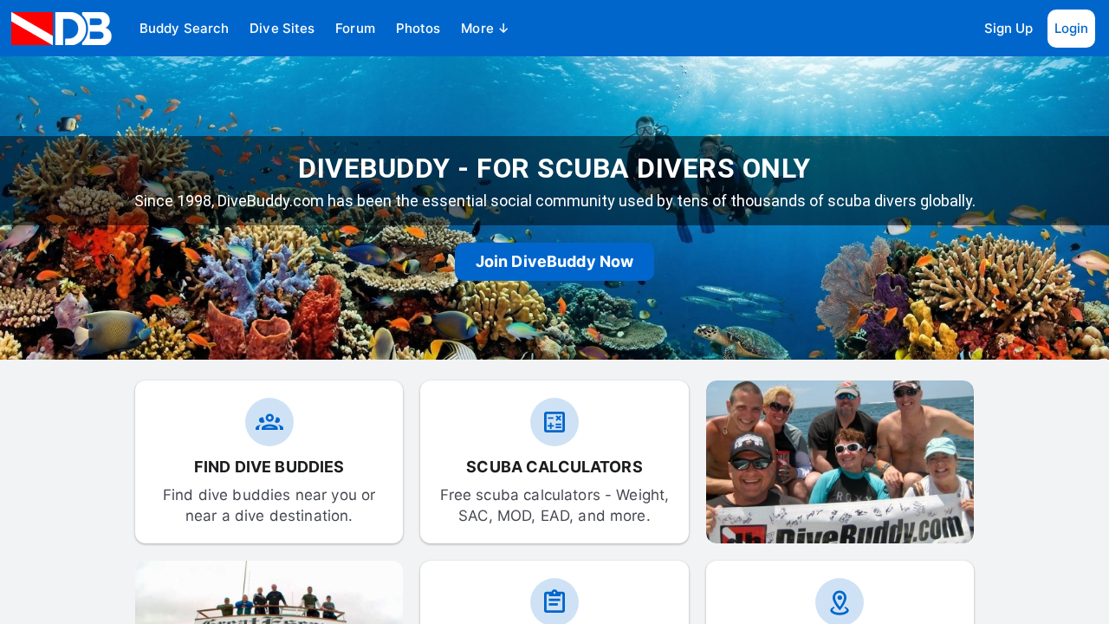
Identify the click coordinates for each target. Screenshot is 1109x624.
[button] (184, 28)
